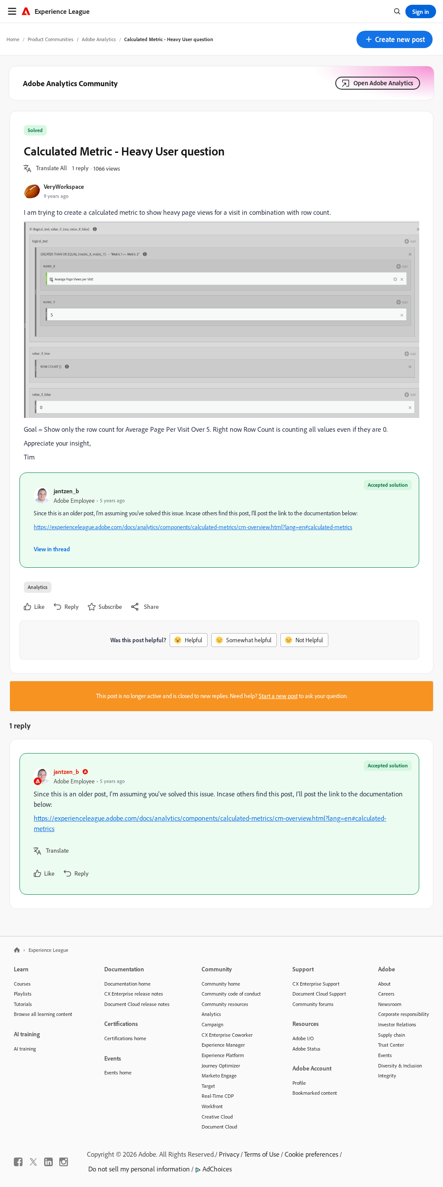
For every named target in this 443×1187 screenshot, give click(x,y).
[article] (219, 824)
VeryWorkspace (64, 186)
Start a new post (278, 696)
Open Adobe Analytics (383, 83)
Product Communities (51, 39)
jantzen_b (66, 491)
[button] (394, 39)
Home (12, 39)
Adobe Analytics (99, 39)
